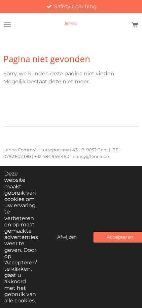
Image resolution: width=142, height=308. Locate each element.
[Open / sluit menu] (7, 24)
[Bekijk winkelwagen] (134, 24)
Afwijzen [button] (67, 237)
